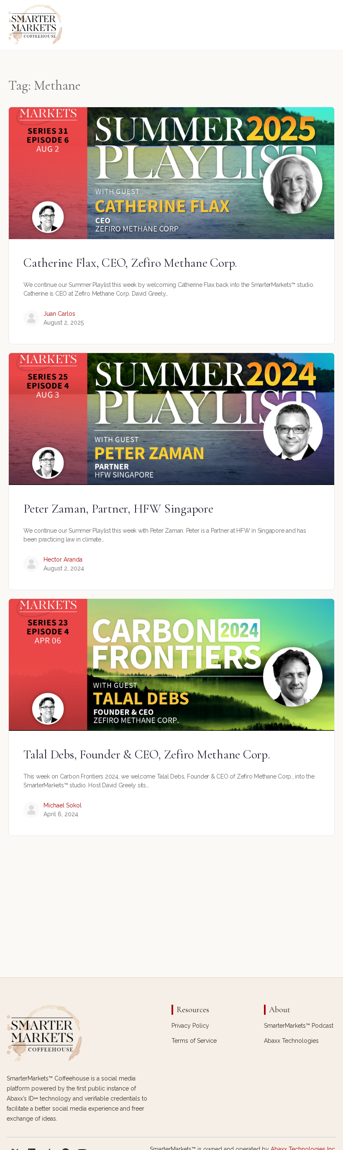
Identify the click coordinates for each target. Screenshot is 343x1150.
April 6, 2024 (61, 814)
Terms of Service (194, 1040)
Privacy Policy (190, 1025)
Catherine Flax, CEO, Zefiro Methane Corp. (130, 263)
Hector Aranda (63, 559)
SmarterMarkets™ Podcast (298, 1025)
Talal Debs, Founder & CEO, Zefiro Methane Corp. (146, 754)
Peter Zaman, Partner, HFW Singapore (118, 508)
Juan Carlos (59, 313)
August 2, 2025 (64, 322)
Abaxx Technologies (291, 1040)
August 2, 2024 (64, 568)
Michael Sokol (63, 805)
